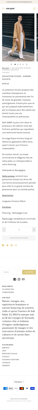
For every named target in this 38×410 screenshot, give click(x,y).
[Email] (23, 280)
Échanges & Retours (10, 359)
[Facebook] (15, 280)
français (18, 382)
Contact (6, 356)
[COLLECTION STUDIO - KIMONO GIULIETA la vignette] (15, 64)
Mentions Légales (9, 353)
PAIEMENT (6, 365)
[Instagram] (19, 280)
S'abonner (29, 272)
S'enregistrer (8, 292)
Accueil (5, 68)
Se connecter (8, 289)
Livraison (6, 362)
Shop (4, 351)
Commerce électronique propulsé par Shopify (19, 401)
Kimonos (5, 348)
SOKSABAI (5, 72)
